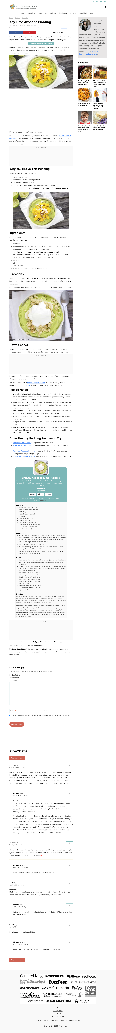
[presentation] (85, 72)
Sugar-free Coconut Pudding (24, 456)
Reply (69, 765)
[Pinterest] (105, 1)
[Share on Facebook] (16, 32)
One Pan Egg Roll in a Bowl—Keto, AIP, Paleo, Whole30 (84, 82)
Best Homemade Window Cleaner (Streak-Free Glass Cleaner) (99, 106)
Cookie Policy (58, 1013)
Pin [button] (41, 494)
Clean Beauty (63, 13)
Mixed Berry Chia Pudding (23, 445)
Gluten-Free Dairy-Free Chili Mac (84, 104)
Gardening (73, 13)
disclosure (64, 28)
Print (33, 494)
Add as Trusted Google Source (42, 43)
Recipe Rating (14, 675)
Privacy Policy (58, 1011)
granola (27, 385)
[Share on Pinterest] (30, 32)
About (23, 13)
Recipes (17, 18)
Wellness (53, 13)
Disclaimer (58, 1008)
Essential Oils (83, 13)
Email (45, 711)
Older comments (17, 758)
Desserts (25, 18)
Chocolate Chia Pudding (22, 443)
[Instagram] (97, 1)
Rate (49, 494)
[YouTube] (101, 1)
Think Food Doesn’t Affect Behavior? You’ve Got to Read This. (84, 128)
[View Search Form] (105, 7)
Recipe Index (32, 13)
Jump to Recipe (58, 33)
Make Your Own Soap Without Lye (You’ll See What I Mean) (99, 127)
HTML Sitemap (58, 1016)
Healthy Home (43, 13)
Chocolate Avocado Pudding (24, 451)
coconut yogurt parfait (36, 383)
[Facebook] (93, 1)
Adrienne (43, 500)
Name (13, 711)
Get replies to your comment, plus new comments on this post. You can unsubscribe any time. (41, 715)
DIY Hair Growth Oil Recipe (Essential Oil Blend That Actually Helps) (99, 83)
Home (11, 18)
